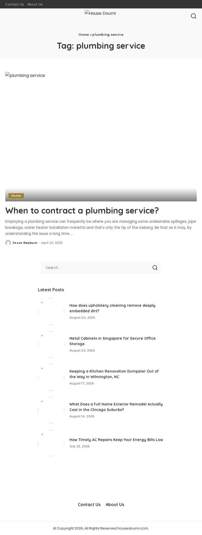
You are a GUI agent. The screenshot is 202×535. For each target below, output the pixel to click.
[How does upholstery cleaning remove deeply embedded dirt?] (51, 311)
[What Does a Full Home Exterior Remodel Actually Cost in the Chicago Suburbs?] (51, 410)
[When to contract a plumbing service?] (101, 136)
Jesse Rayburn (25, 243)
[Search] (193, 16)
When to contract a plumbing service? (82, 210)
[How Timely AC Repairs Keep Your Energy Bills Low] (51, 443)
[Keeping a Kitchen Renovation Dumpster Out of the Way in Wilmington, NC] (51, 377)
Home (84, 35)
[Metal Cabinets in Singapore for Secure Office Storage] (51, 344)
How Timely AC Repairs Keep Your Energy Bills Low (116, 439)
